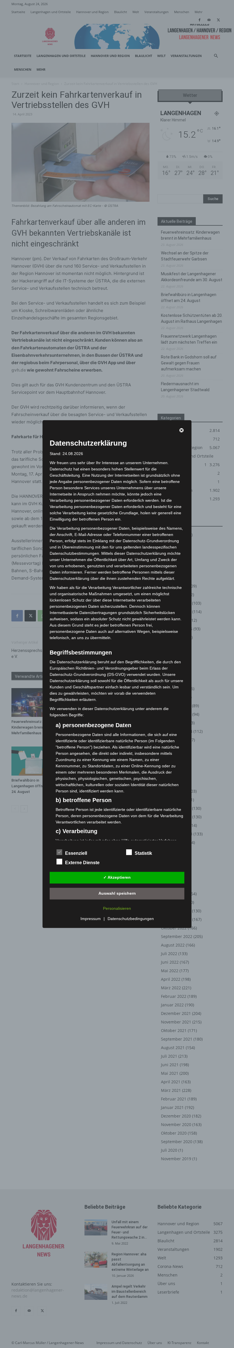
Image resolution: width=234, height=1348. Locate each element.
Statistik (143, 853)
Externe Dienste (82, 862)
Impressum (90, 918)
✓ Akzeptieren (117, 877)
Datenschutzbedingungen (131, 918)
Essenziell (76, 853)
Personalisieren (117, 908)
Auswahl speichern (117, 893)
